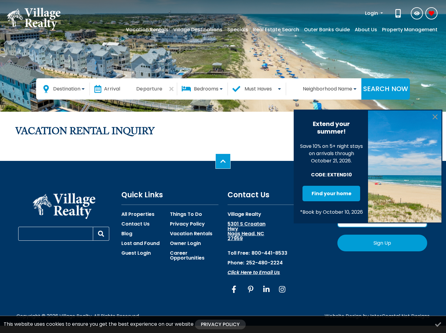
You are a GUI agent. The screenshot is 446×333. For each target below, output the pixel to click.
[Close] (435, 117)
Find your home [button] (331, 193)
